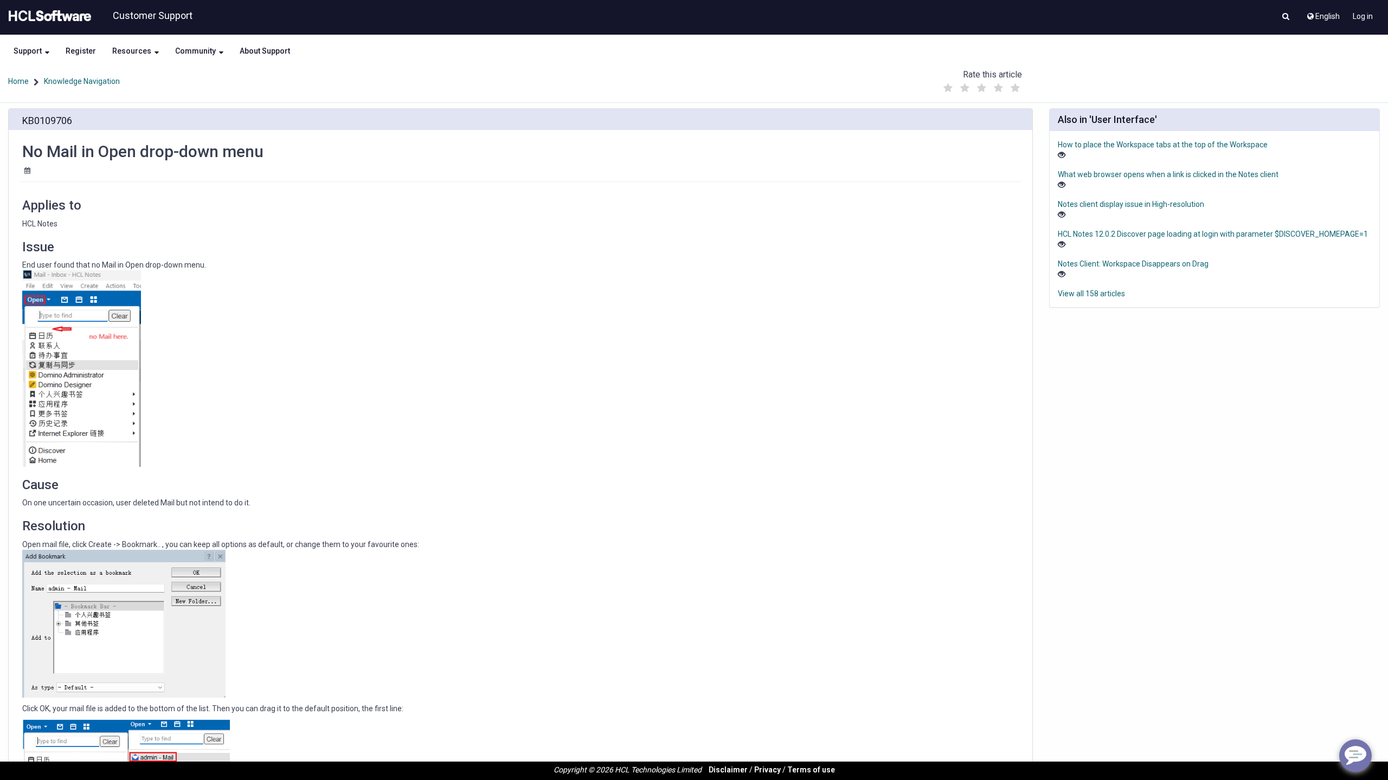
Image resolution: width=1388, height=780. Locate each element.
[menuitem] (1322, 13)
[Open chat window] (1355, 755)
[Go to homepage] (47, 16)
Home (18, 81)
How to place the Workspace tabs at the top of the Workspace (1163, 144)
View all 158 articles (1091, 293)
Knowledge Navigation (82, 81)
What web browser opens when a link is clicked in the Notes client (1168, 174)
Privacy (767, 769)
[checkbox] (948, 88)
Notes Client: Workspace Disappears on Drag (1133, 263)
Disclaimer (728, 769)
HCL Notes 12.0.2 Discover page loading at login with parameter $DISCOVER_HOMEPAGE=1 (1213, 234)
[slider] (982, 85)
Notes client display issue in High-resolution (1131, 204)
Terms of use (811, 769)
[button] (1286, 17)
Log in (1363, 16)
